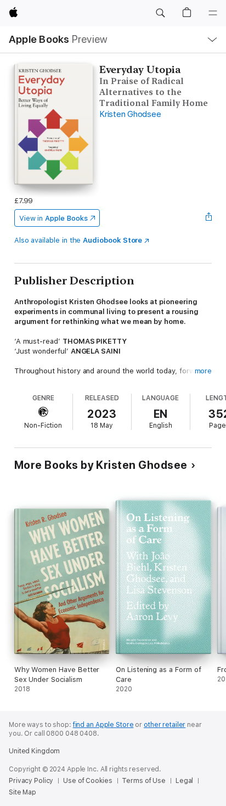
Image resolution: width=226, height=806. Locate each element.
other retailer (164, 725)
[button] (160, 13)
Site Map (22, 792)
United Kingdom (34, 751)
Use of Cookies (87, 781)
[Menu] (213, 13)
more (203, 371)
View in (53, 218)
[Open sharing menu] (208, 218)
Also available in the (78, 240)
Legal (184, 781)
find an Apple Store (103, 725)
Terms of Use (144, 781)
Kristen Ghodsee (130, 114)
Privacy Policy (31, 781)
